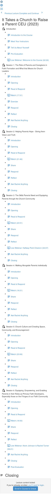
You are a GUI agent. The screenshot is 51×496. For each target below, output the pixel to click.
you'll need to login (36, 485)
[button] (1, 2)
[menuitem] (1, 6)
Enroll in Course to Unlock (25, 488)
